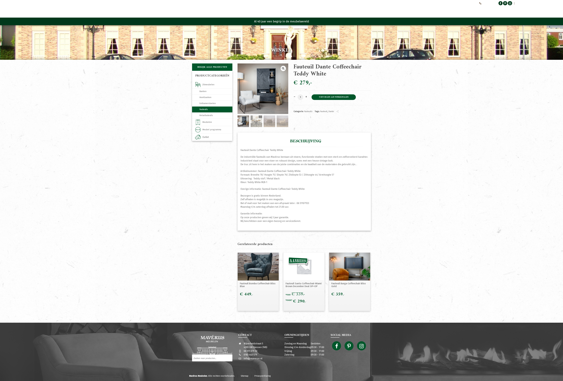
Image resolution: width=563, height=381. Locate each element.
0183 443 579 (250, 354)
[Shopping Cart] (369, 10)
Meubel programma (211, 129)
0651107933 (487, 3)
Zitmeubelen (208, 84)
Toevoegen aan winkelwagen (334, 97)
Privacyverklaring (262, 376)
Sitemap (244, 376)
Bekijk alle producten (212, 67)
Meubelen (207, 122)
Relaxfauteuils (206, 115)
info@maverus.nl (253, 358)
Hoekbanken (205, 97)
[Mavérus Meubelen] (216, 9)
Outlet (205, 137)
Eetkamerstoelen (207, 103)
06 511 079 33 (250, 351)
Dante (331, 111)
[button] (283, 68)
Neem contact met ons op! (464, 3)
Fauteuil (323, 111)
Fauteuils (308, 111)
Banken (202, 91)
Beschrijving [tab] (305, 141)
